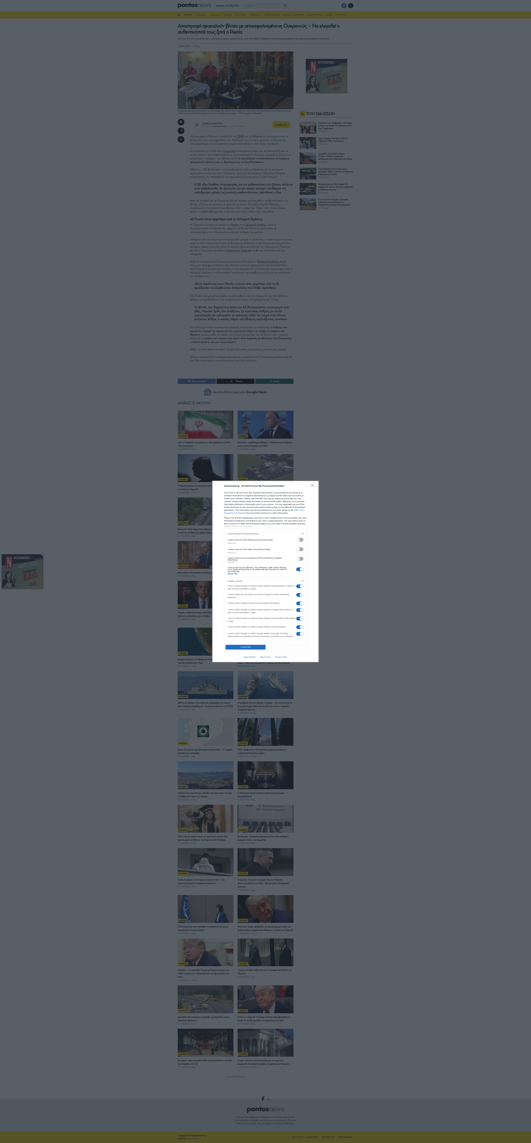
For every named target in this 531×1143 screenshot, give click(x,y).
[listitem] (265, 533)
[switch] (299, 540)
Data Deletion (250, 657)
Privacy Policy (281, 657)
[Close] (313, 486)
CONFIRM (245, 647)
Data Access (265, 657)
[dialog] (265, 571)
